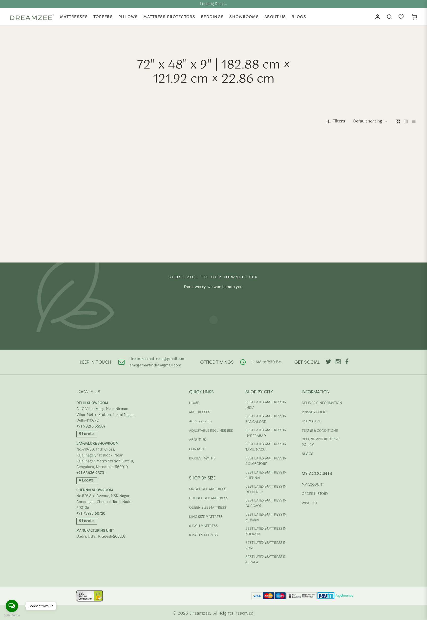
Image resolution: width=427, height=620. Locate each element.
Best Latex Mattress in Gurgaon (265, 503)
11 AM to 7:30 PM (266, 362)
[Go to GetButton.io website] (12, 615)
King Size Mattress (206, 517)
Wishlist (309, 503)
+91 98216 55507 (91, 426)
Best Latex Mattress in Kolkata (265, 531)
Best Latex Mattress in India (265, 405)
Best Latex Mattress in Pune (265, 545)
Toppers (103, 17)
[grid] (398, 121)
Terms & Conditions (320, 430)
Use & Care (311, 421)
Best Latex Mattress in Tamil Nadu (265, 447)
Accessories (200, 421)
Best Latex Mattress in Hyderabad (265, 433)
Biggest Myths (202, 458)
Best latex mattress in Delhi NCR (265, 489)
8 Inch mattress (203, 535)
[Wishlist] (401, 17)
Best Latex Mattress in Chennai (265, 475)
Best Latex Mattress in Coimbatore (265, 461)
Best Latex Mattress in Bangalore (265, 419)
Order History (315, 494)
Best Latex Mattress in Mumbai (265, 517)
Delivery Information (322, 403)
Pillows (128, 17)
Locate (87, 434)
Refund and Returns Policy (320, 442)
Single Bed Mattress (207, 489)
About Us (275, 17)
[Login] (378, 17)
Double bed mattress (208, 498)
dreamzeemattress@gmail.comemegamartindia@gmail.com (157, 362)
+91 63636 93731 (91, 473)
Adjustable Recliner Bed (211, 430)
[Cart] (414, 17)
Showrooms (244, 17)
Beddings (212, 17)
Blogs (299, 17)
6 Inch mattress (203, 526)
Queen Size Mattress (207, 507)
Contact (197, 449)
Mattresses (74, 17)
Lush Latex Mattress (29, 246)
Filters (339, 121)
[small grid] (405, 121)
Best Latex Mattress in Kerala (265, 559)
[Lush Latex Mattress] (59, 192)
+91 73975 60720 (90, 514)
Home (194, 403)
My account (313, 484)
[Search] (389, 17)
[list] (413, 121)
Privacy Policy (315, 412)
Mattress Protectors (169, 17)
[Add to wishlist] (105, 262)
